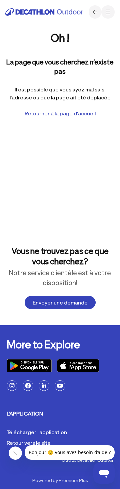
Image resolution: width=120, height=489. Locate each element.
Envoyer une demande (60, 302)
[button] (108, 12)
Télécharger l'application (37, 432)
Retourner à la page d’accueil (60, 113)
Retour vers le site (29, 442)
